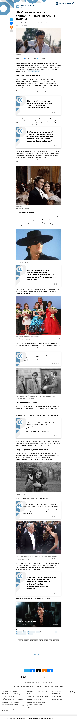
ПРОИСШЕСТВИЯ (42, 682)
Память (46, 640)
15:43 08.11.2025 (19, 25)
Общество (20, 640)
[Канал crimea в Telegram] (27, 670)
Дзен (24, 632)
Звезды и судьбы (34, 640)
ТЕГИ (61, 687)
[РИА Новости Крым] (25, 6)
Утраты (41, 640)
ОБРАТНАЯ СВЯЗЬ (49, 687)
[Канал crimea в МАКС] (50, 670)
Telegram (19, 632)
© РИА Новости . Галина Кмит (21, 395)
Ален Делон (56, 640)
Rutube (30, 634)
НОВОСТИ (17, 687)
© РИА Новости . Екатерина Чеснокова (23, 336)
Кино (50, 640)
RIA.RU (57, 687)
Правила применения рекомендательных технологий (13, 710)
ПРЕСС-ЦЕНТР (25, 687)
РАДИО (32, 687)
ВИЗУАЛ (50, 682)
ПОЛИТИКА (28, 682)
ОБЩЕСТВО (34, 682)
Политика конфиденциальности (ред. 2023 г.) (13, 706)
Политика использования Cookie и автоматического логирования (11, 703)
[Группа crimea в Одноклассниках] (44, 670)
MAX (38, 632)
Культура (26, 640)
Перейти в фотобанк (35, 336)
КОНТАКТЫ (39, 687)
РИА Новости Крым (33, 71)
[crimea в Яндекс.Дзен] (38, 670)
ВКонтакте (31, 632)
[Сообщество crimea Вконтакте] (32, 670)
